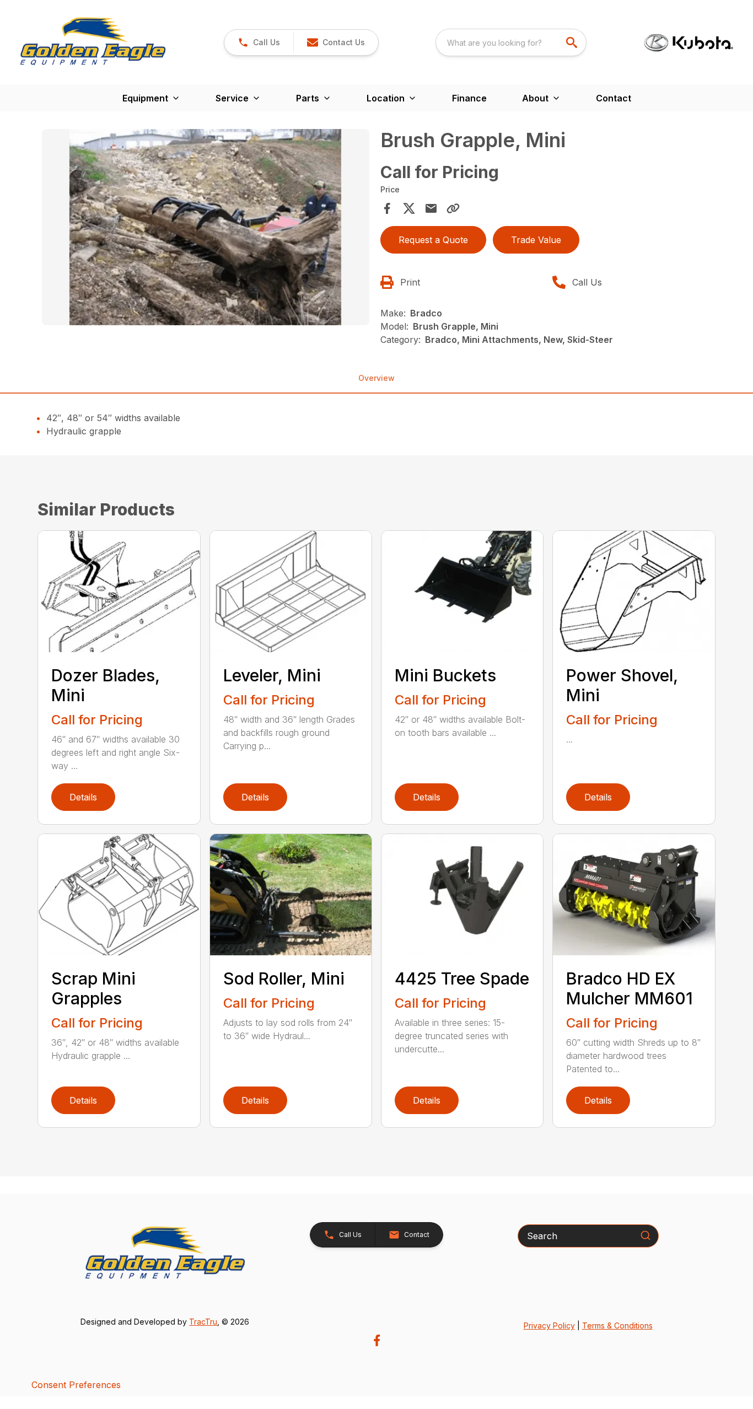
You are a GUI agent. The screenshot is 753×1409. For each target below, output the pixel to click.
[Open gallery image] (205, 227)
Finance (469, 98)
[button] (258, 42)
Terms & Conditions (617, 1325)
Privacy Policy (549, 1325)
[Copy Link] (453, 208)
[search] (573, 42)
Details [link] (83, 797)
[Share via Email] (431, 208)
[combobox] (511, 42)
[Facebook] (377, 1340)
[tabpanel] (205, 229)
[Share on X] (409, 208)
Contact (613, 98)
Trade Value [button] (536, 239)
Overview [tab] (376, 378)
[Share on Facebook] (387, 208)
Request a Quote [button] (433, 239)
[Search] (645, 1235)
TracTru (203, 1321)
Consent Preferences (76, 1384)
